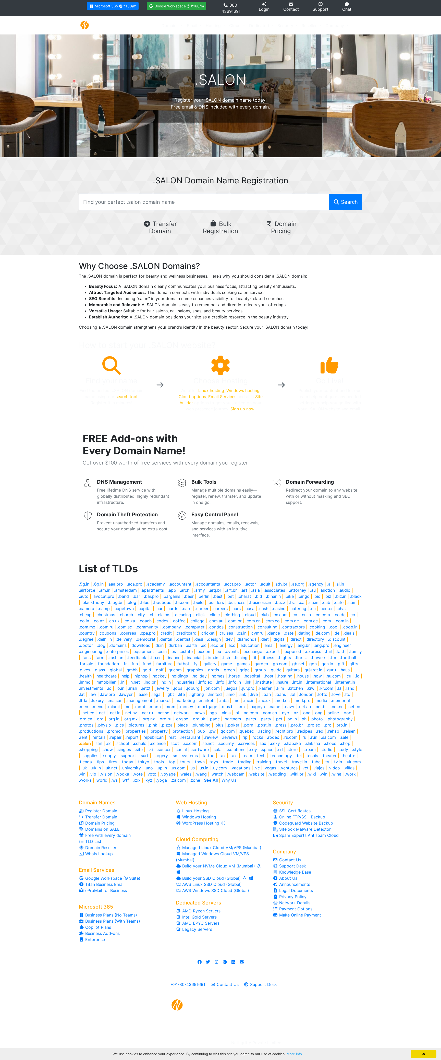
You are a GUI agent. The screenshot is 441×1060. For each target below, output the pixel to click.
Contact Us (289, 859)
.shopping (88, 749)
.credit (166, 633)
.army (199, 590)
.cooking (317, 626)
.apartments (152, 590)
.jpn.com (211, 688)
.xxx (137, 780)
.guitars (292, 669)
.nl (237, 712)
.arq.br (215, 590)
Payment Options (295, 908)
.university (131, 767)
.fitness (267, 657)
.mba (224, 700)
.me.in (248, 700)
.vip (92, 774)
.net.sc (163, 712)
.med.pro (302, 700)
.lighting (196, 694)
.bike (289, 596)
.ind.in (165, 682)
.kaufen (265, 688)
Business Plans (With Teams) (112, 921)
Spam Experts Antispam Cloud (308, 835)
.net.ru (147, 712)
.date (288, 633)
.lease (142, 694)
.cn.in (306, 614)
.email (269, 645)
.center (326, 608)
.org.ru (165, 718)
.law (92, 694)
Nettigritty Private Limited (256, 1042)
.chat (341, 608)
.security (226, 743)
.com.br (234, 620)
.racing (264, 731)
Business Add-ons (102, 933)
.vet (305, 767)
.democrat (145, 639)
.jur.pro (247, 688)
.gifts (353, 663)
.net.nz (130, 712)
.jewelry (161, 688)
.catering (297, 608)
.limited (215, 694)
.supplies (89, 755)
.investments (91, 688)
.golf (159, 669)
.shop (345, 743)
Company (335, 25)
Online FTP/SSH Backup (301, 816)
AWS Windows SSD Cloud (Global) (215, 890)
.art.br (231, 590)
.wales (185, 774)
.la (339, 688)
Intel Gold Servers (199, 917)
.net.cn (337, 706)
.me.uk (264, 700)
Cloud (235, 25)
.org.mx (130, 718)
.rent (83, 737)
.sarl (98, 743)
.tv (326, 761)
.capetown (124, 608)
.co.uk (114, 620)
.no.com (250, 712)
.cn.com (280, 614)
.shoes (330, 743)
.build (198, 602)
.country (87, 633)
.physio (104, 725)
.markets (207, 700)
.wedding (277, 774)
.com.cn (253, 620)
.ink (248, 682)
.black (356, 596)
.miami (113, 706)
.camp (104, 608)
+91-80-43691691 (187, 984)
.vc (257, 767)
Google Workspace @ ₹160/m (178, 6)
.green (229, 669)
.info (220, 682)
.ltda (83, 700)
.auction (327, 590)
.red (319, 731)
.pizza (167, 725)
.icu (348, 675)
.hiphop (140, 675)
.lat (82, 694)
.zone (195, 780)
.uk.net (111, 767)
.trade (227, 761)
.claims (163, 614)
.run (313, 737)
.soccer (164, 749)
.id (357, 675)
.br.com (182, 602)
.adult (265, 584)
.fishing (241, 657)
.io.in (119, 688)
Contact (291, 9)
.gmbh (132, 669)
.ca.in (313, 602)
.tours (184, 761)
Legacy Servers (196, 929)
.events (232, 651)
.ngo (213, 712)
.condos (216, 626)
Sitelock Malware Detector (304, 829)
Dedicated (259, 25)
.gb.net (297, 663)
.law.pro (107, 694)
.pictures (136, 725)
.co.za (129, 620)
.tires (112, 761)
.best (218, 596)
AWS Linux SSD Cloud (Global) (211, 884)
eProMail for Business (105, 890)
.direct (295, 639)
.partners (232, 718)
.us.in (203, 767)
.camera (86, 608)
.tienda (85, 761)
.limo (230, 694)
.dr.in (159, 645)
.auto (84, 596)
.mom (170, 706)
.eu (218, 651)
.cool (333, 626)
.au (313, 590)
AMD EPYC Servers (200, 923)
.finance (172, 657)
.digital (279, 639)
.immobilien (105, 682)
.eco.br (217, 645)
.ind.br (150, 682)
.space (267, 749)
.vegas (270, 767)
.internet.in (345, 682)
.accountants (207, 584)
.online (332, 712)
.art (244, 590)
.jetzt (146, 688)
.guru (331, 669)
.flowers (318, 657)
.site (139, 749)
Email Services (222, 396)
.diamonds (246, 639)
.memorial (340, 700)
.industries (184, 682)
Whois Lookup (98, 853)
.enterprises (117, 651)
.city (141, 614)
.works (85, 780)
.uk (84, 767)
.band (123, 596)
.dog (101, 645)
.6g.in (98, 584)
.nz (295, 712)
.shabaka (292, 743)
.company (171, 626)
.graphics (194, 669)
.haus (345, 669)
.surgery (160, 755)
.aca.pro (134, 584)
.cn (294, 614)
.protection (182, 731)
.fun (134, 663)
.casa (249, 608)
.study (342, 749)
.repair (115, 737)
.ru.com (290, 737)
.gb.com (279, 663)
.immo (85, 682)
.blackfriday (92, 602)
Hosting (214, 25)
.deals (348, 633)
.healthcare (106, 675)
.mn (127, 706)
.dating (304, 633)
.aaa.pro (115, 584)
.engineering (90, 651)
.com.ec (310, 620)
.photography (340, 718)
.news (199, 712)
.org (100, 718)
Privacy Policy (292, 896)
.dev (229, 639)
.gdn (312, 663)
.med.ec (282, 700)
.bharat (244, 596)
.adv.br (280, 584)
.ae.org (297, 584)
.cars (236, 608)
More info (294, 1054)
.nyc (285, 712)
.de (336, 633)
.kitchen (295, 688)
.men (83, 706)
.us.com (178, 767)
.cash (263, 608)
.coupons (107, 633)
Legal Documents (295, 890)
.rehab (333, 731)
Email (193, 25)
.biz (327, 596)
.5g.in (84, 584)
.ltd (347, 694)
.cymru (256, 633)
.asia (255, 590)
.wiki (311, 774)
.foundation (108, 663)
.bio (317, 596)
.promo (114, 731)
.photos (86, 725)
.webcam (235, 774)
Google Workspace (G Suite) (112, 878)
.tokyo (143, 761)
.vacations (240, 767)
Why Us (229, 780)
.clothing (232, 614)
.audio (344, 590)
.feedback (136, 657)
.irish (132, 688)
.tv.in (337, 761)
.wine (336, 774)
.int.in (297, 682)
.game (226, 663)
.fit (253, 657)
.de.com (322, 633)
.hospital (252, 675)
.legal (156, 694)
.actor (250, 584)
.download (140, 645)
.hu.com (333, 675)
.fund (146, 663)
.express (313, 651)
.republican (153, 737)
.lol (292, 694)
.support (128, 755)
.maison (115, 700)
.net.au (304, 706)
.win (323, 774)
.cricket (207, 633)
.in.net (134, 682)
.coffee (179, 620)
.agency (315, 584)
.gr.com (174, 669)
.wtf (125, 780)
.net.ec (87, 712)
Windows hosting (243, 390)
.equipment (143, 651)
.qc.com (227, 731)
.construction (240, 626)
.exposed (292, 651)
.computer (194, 626)
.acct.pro (232, 584)
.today (127, 761)
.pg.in (291, 718)
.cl (151, 614)
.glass (99, 669)
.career (202, 608)
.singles (124, 749)
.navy (289, 706)
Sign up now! (242, 408)
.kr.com (326, 688)
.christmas (105, 614)
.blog (131, 602)
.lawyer (126, 694)
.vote (138, 774)
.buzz (280, 602)
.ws (114, 780)
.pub (201, 731)
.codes (161, 620)
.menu (97, 706)
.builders (215, 602)
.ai (329, 584)
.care (186, 608)
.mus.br (228, 706)
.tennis (311, 755)
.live (254, 694)
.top (171, 761)
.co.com (322, 614)
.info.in (234, 682)
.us (192, 767)
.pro (328, 725)
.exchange (252, 651)
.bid (258, 596)
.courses (128, 633)
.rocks (257, 737)
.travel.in (299, 761)
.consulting (266, 626)
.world (101, 780)
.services (246, 743)
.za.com (178, 780)
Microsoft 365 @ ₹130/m (115, 6)
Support (320, 9)
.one (306, 712)
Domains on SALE (102, 829)
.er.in (162, 651)
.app (172, 590)
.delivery (124, 639)
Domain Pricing (284, 227)
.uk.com (353, 761)
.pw (212, 731)
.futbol (182, 663)
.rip (244, 737)
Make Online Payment (299, 915)
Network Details (294, 902)
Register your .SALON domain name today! (220, 100)
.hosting (284, 675)
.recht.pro (284, 731)
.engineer (342, 645)
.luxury (97, 700)
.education (249, 645)
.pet (279, 718)
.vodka (122, 774)
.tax (222, 755)
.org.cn (85, 718)
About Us (287, 878)
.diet (264, 639)
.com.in (342, 620)
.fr (125, 663)
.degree (86, 639)
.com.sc (124, 626)
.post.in (264, 725)
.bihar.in (273, 596)
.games (243, 663)
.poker (233, 725)
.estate (186, 651)
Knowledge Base (294, 872)
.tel (299, 755)
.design (214, 639)
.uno (149, 767)
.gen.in (327, 663)
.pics (119, 725)
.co (352, 614)
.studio (326, 749)
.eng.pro (321, 645)
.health (85, 675)
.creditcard (186, 633)
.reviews (230, 737)
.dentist (183, 639)
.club (264, 614)
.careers (220, 608)
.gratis (213, 669)
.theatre (347, 755)
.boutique (162, 602)
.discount (337, 639)
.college (196, 620)
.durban (174, 645)
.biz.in (340, 596)
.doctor (86, 645)
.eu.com (204, 651)
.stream (308, 749)
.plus (218, 725)
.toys (213, 761)
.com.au (215, 620)
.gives (84, 669)
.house (302, 675)
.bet (230, 596)
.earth (191, 645)
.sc (109, 743)
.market (163, 700)
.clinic (214, 614)
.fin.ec (156, 657)
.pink (152, 725)
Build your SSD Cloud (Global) (211, 878)
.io (109, 688)
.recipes (304, 731)
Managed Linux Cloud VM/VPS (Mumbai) (221, 847)
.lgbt (169, 694)
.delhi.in (104, 639)
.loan (266, 694)
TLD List (92, 841)
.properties (135, 731)
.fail (328, 651)
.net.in (114, 712)
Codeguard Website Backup (305, 823)
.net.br (321, 706)
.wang (201, 774)
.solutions (236, 749)
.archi (185, 590)
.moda (155, 706)
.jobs (177, 688)
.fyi (196, 663)
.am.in (104, 590)
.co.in (84, 620)
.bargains (171, 596)
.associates (274, 590)
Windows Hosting (198, 816)
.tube (316, 761)
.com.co (272, 620)
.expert (273, 651)
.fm (333, 657)
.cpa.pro (148, 633)
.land (349, 688)
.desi (198, 639)
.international (318, 682)
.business (236, 602)
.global (115, 669)
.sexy (275, 743)
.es (173, 651)
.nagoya (257, 706)
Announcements (294, 884)
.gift (341, 663)
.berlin (203, 596)
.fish (226, 657)
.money (186, 706)
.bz (292, 602)
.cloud (250, 614)
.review (211, 737)
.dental (165, 639)
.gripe (244, 669)
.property (159, 731)
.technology (280, 755)
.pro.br (296, 725)
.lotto (322, 694)
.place (182, 725)
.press (280, 725)
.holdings (179, 675)
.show (107, 749)
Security (286, 25)
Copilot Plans (97, 927)
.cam (352, 602)
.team (246, 755)
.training (263, 761)
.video (334, 767)
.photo (316, 718)
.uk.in (96, 767)
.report (132, 737)
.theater (329, 755)
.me (235, 700)
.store (292, 749)
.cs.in (242, 633)
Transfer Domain (163, 227)
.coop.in (350, 626)
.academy (155, 584)
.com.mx (87, 626)
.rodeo (273, 737)
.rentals (98, 737)
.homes (217, 675)
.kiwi (311, 688)
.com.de (291, 620)
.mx (242, 706)
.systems (189, 755)
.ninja (226, 712)
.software (200, 749)
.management (139, 700)
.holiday (199, 675)
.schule (139, 743)
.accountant (180, 584)
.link (242, 694)
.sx (174, 755)
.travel (281, 761)
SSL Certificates (294, 810)
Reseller (310, 25)
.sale (344, 737)
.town (199, 761)
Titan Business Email (104, 884)
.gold (146, 669)
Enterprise (94, 939)
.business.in (260, 602)
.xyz (148, 780)
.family (355, 651)
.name (274, 706)
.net (101, 712)
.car (159, 608)
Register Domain (100, 810)
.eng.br (303, 645)
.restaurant (190, 737)
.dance (273, 633)
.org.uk (198, 718)
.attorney (297, 590)
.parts (250, 718)
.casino (279, 608)
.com (326, 620)
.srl (280, 749)
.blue (144, 602)
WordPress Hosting (200, 823)
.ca (301, 602)
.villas (349, 767)
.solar (218, 749)
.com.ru (106, 626)
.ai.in (339, 584)
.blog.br (115, 602)
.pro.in (341, 725)
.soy (253, 749)
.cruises (225, 633)
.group (259, 669)
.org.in (113, 718)
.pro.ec (313, 725)
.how (317, 675)
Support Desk (292, 865)
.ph (304, 718)
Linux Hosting (195, 810)
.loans (280, 694)
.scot (174, 743)
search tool (126, 396)
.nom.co (269, 712)
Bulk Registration (220, 227)
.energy (285, 645)
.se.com (190, 743)
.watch (217, 774)
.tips (100, 761)
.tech (260, 755)
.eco (231, 645)
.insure (282, 682)
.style (357, 749)
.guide (275, 669)
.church (126, 614)
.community (147, 626)
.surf (144, 755)
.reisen (349, 731)
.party (265, 718)
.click (200, 614)
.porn (248, 725)
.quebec (246, 731)
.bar (136, 596)
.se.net (207, 743)
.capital (145, 608)
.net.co (353, 706)
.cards (172, 608)
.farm (99, 657)
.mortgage (207, 706)
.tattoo (208, 755)
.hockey (159, 675)
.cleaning (182, 614)
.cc (313, 608)
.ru (303, 737)
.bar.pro (151, 596)
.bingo (304, 596)
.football (348, 657)
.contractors (293, 626)
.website (256, 774)
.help (125, 675)
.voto (151, 774)
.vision (106, 774)
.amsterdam (125, 590)
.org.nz (148, 718)
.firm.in (211, 657)
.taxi (233, 755)
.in (122, 682)
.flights (284, 657)
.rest (171, 737)
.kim (280, 688)
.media (320, 700)
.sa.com (328, 737)
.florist (301, 657)
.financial (192, 657)
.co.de (340, 614)
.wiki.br (296, 774)
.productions (91, 731)
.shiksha (312, 743)
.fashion (115, 657)
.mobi (139, 706)
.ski (149, 749)
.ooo (347, 712)
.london (306, 694)
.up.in (162, 767)
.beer (189, 596)
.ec (203, 645)
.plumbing (201, 725)
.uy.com (219, 767)
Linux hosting (211, 390)
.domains (118, 645)
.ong (318, 712)
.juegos (230, 688)
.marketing (185, 700)
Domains (171, 25)
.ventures (289, 767)
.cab (326, 602)
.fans (86, 657)
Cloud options (192, 396)
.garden (260, 663)
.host (268, 675)
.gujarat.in (312, 669)
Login (264, 9)
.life (181, 694)
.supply (109, 755)
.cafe (339, 602)
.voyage (168, 774)
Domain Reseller (100, 847)
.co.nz (98, 620)
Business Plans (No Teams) (110, 915)
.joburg (193, 688)
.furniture (164, 663)
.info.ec (205, 682)
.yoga (161, 780)
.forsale (86, 663)
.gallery (209, 663)
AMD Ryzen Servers (200, 910)
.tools (158, 761)
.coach (145, 620)
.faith (340, 651)
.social (181, 749)
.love (335, 694)
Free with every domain (107, 835)
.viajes (318, 767)
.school (122, 743)
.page (214, 718)
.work (350, 774)
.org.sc (181, 718)
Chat (346, 9)
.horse (234, 675)
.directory (314, 639)
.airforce (87, 590)
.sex (262, 743)
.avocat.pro (103, 596)
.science (158, 743)
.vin (82, 774)
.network (181, 712)
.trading (244, 761)
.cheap (85, 614)
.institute (263, 682)
